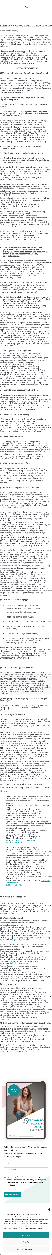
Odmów (26, 1242)
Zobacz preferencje (26, 1249)
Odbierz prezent (12, 1195)
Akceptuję (26, 1235)
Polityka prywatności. (20, 963)
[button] (48, 1209)
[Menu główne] (26, 7)
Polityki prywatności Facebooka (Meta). (20, 841)
